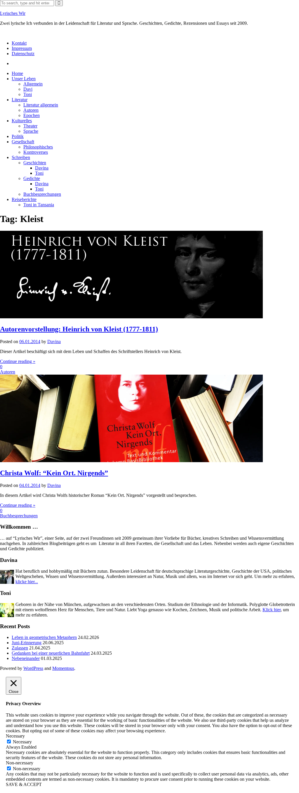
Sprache (30, 131)
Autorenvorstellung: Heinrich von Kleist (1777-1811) (79, 329)
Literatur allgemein (40, 104)
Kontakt (19, 43)
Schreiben (21, 157)
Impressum (22, 48)
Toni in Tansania (38, 204)
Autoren (31, 110)
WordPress (33, 668)
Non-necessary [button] (19, 762)
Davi (27, 89)
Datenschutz (23, 53)
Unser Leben (24, 78)
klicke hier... (26, 581)
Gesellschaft (23, 141)
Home (17, 73)
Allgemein (33, 83)
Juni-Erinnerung (26, 642)
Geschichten (34, 162)
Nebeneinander (26, 658)
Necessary (22, 741)
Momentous (63, 668)
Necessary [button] (15, 735)
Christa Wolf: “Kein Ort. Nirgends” (54, 473)
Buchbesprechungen (42, 194)
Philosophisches (38, 146)
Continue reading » (17, 361)
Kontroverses (35, 152)
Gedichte (31, 178)
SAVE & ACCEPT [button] (24, 784)
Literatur (19, 99)
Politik (18, 136)
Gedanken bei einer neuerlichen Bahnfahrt (51, 653)
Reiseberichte (24, 199)
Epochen (31, 115)
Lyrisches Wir (12, 13)
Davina (41, 167)
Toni (27, 94)
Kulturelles (22, 120)
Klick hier (272, 609)
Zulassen (20, 647)
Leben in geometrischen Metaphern (44, 637)
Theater (30, 125)
